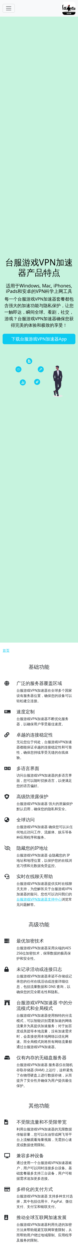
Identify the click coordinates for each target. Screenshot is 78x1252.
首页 (6, 650)
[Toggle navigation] (9, 8)
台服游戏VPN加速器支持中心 (39, 899)
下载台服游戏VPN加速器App (39, 339)
